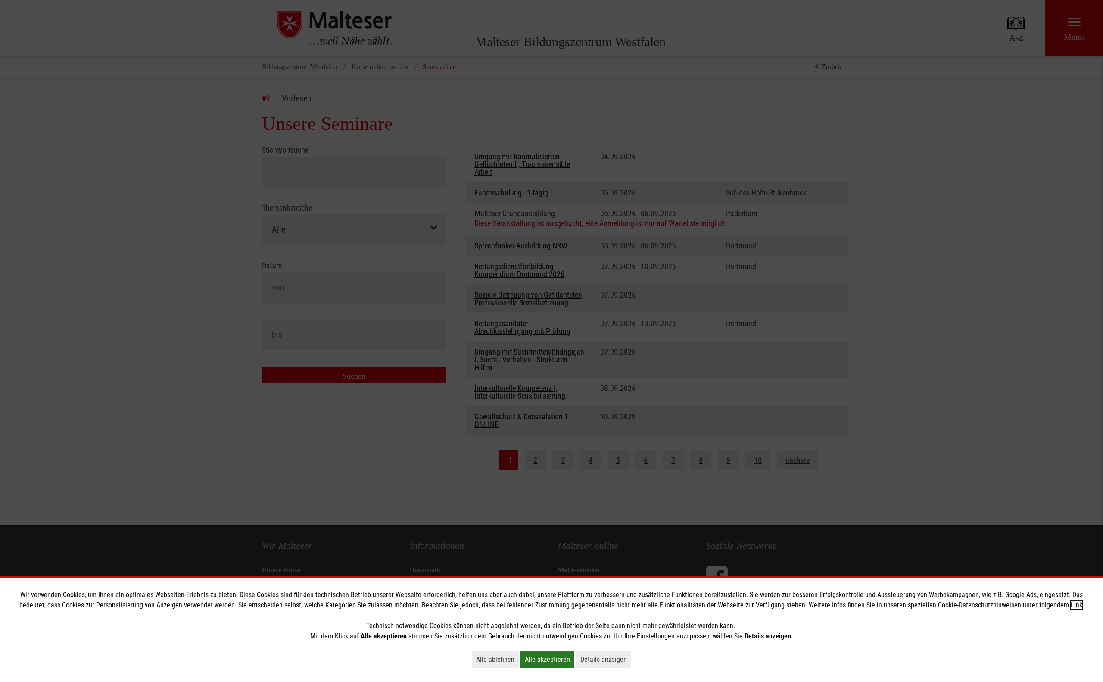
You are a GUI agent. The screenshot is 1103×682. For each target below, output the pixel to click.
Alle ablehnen (497, 659)
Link (1076, 605)
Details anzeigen (605, 659)
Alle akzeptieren (549, 659)
